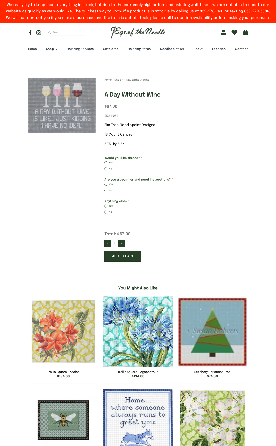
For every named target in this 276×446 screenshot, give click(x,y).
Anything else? (117, 201)
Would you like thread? (123, 158)
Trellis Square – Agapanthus (138, 372)
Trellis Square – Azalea (63, 372)
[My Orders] (234, 32)
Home (108, 80)
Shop (117, 80)
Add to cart (122, 256)
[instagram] (38, 32)
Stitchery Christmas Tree (212, 372)
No (110, 169)
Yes (110, 163)
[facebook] (30, 32)
